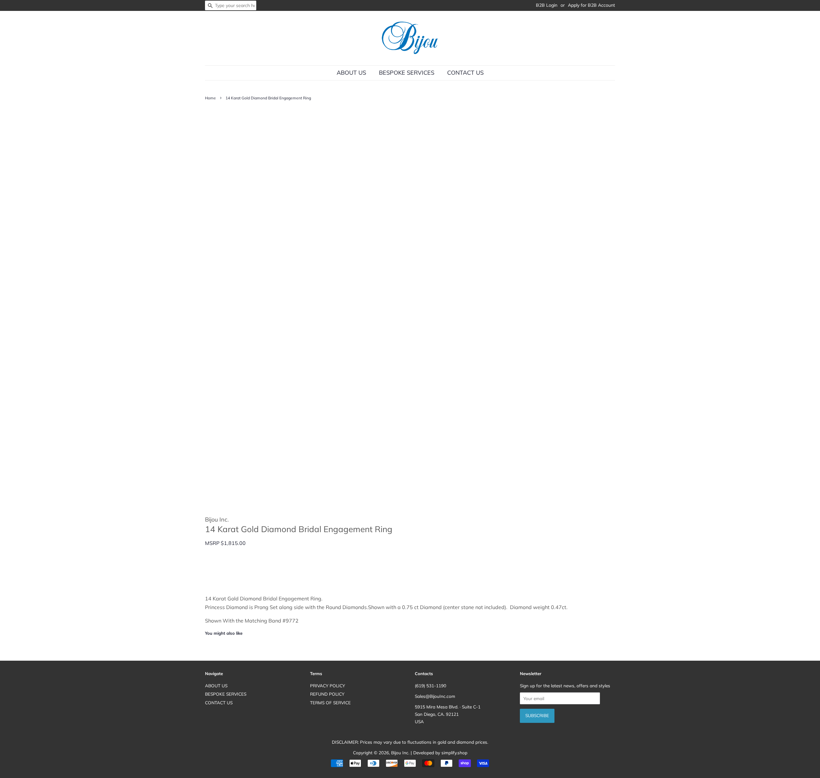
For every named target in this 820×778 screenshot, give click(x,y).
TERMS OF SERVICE (330, 702)
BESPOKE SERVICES (406, 72)
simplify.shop (454, 752)
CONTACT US (465, 72)
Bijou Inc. (400, 752)
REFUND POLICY (327, 694)
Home (210, 98)
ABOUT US (351, 72)
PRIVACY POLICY (327, 685)
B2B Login (546, 5)
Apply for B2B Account (591, 5)
